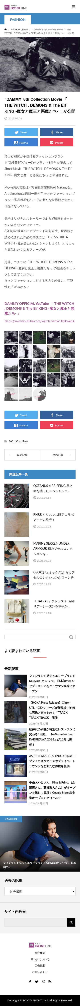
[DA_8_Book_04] (53, 340)
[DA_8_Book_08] (39, 354)
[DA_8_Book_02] (25, 340)
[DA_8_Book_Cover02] (25, 397)
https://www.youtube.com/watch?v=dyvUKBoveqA (39, 321)
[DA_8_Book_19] (53, 383)
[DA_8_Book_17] (25, 383)
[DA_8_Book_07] (25, 354)
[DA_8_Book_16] (11, 383)
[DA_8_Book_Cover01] (11, 397)
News (25, 441)
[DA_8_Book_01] (11, 340)
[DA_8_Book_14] (53, 368)
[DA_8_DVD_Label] (39, 397)
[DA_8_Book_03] (39, 340)
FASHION (18, 20)
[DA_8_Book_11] (11, 368)
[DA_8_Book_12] (25, 368)
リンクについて (40, 959)
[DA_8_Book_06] (11, 354)
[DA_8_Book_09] (53, 354)
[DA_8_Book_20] (68, 383)
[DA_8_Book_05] (68, 340)
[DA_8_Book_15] (68, 368)
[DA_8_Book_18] (39, 383)
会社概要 (40, 953)
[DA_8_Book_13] (39, 368)
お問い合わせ (40, 972)
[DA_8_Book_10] (68, 354)
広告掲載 (40, 965)
